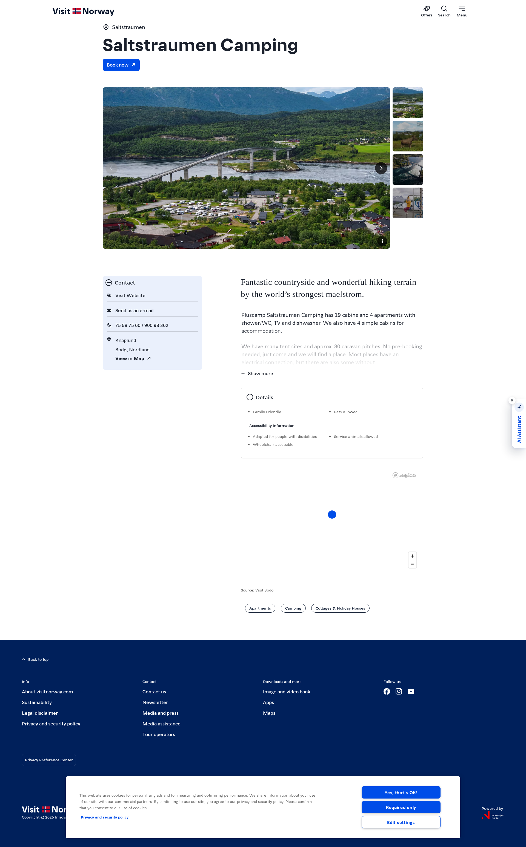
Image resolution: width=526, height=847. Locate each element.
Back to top (38, 659)
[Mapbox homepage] (404, 475)
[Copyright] (382, 241)
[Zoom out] (412, 564)
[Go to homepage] (92, 11)
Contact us (154, 691)
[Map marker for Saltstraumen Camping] (332, 514)
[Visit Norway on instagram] (399, 691)
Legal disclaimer (40, 713)
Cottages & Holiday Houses (340, 607)
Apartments (260, 607)
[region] (263, 807)
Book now (117, 64)
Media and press (160, 713)
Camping (293, 607)
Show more (260, 373)
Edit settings (401, 822)
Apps (268, 702)
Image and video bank (286, 691)
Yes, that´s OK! (401, 792)
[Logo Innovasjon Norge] (493, 815)
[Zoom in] (412, 556)
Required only (401, 807)
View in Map (129, 358)
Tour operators (158, 734)
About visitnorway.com (47, 691)
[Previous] (111, 168)
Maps (269, 713)
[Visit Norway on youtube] (411, 691)
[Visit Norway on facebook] (387, 691)
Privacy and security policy (51, 723)
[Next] (381, 168)
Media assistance (161, 723)
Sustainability (37, 702)
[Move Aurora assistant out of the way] (512, 400)
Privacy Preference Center (49, 759)
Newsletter (155, 702)
